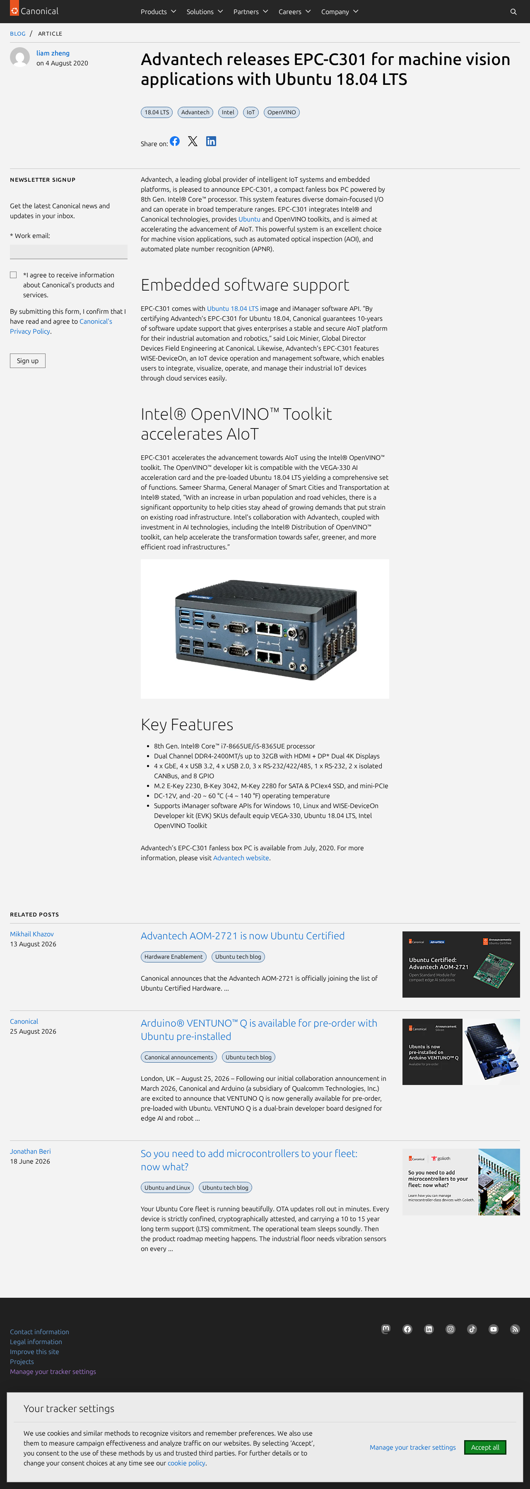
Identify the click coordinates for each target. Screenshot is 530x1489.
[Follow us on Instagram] (448, 1330)
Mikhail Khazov (32, 934)
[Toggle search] (513, 11)
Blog (18, 33)
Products (154, 11)
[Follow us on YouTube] (492, 1330)
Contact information (39, 1331)
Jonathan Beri (30, 1151)
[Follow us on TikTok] (470, 1330)
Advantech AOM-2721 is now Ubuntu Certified (243, 935)
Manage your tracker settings (53, 1371)
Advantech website (241, 857)
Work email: (32, 235)
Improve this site (34, 1351)
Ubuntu (250, 219)
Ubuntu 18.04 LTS (232, 308)
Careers (290, 11)
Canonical (24, 1021)
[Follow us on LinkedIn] (427, 1330)
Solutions (200, 11)
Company (335, 11)
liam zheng (53, 53)
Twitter (193, 141)
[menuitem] (157, 11)
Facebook (175, 141)
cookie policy (186, 1463)
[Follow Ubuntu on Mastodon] (384, 1330)
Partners (246, 11)
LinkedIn (211, 141)
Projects (22, 1361)
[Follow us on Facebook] (405, 1330)
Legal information (36, 1341)
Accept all (485, 1447)
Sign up (28, 360)
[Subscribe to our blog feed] (513, 1330)
